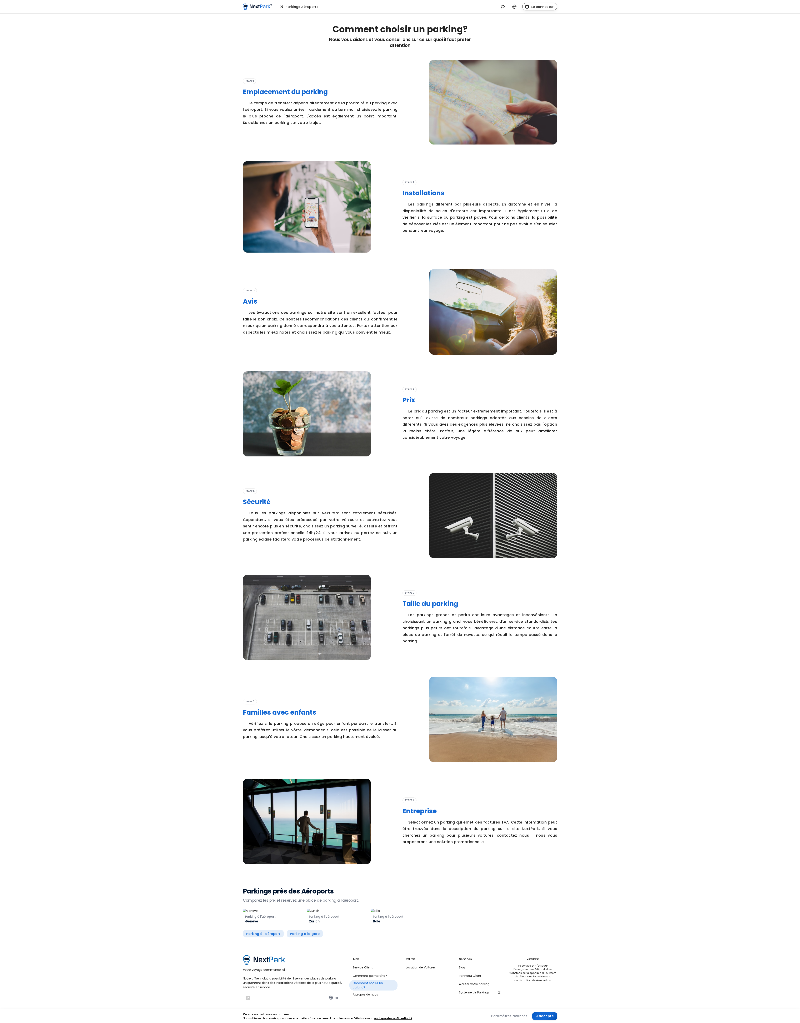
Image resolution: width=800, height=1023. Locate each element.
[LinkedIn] (248, 998)
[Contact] (503, 7)
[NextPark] (258, 6)
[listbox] (373, 978)
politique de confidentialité (393, 1018)
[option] (373, 967)
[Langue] (514, 7)
